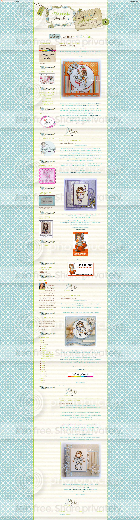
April (43, 369)
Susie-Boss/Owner (47, 98)
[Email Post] (72, 135)
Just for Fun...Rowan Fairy (67, 46)
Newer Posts (62, 511)
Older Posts (99, 511)
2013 (42, 342)
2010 (42, 383)
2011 (42, 380)
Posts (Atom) (68, 514)
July (43, 363)
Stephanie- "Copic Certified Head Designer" (47, 103)
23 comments (67, 135)
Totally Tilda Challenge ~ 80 (67, 298)
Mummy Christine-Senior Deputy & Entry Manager (47, 100)
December (44, 344)
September (44, 350)
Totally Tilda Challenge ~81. (67, 143)
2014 (42, 340)
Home (80, 511)
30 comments (67, 290)
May (43, 367)
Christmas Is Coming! (65, 403)
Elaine (49, 282)
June (43, 365)
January (43, 376)
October (44, 348)
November (44, 346)
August (43, 361)
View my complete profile (46, 309)
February (44, 374)
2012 (42, 378)
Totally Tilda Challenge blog (46, 95)
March (43, 371)
